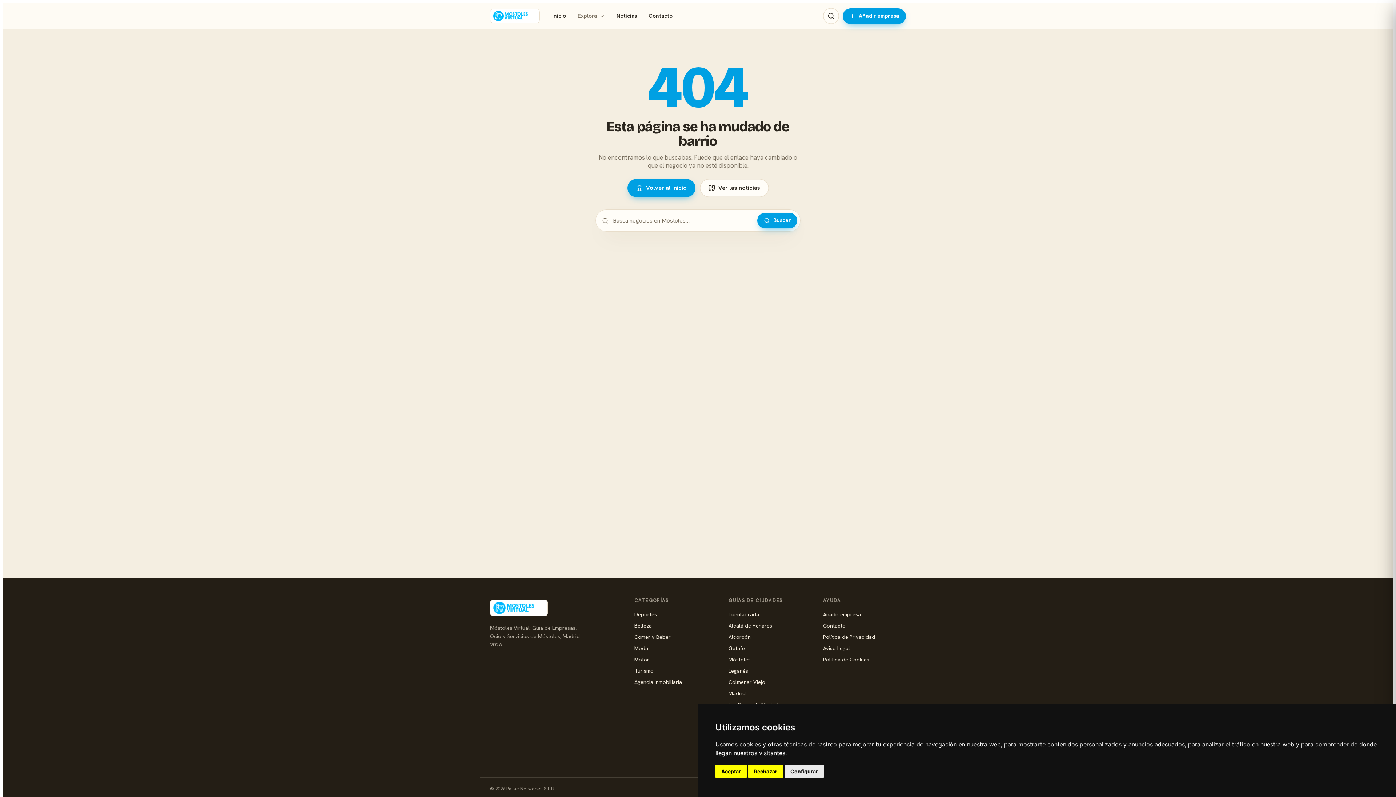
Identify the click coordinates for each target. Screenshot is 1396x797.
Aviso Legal (836, 648)
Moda (641, 648)
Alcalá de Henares (750, 625)
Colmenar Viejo (747, 681)
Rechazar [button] (765, 771)
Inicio (559, 16)
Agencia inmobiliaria (658, 681)
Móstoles (740, 659)
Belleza (643, 625)
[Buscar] (831, 16)
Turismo (644, 670)
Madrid (737, 693)
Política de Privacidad (849, 636)
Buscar (782, 220)
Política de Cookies (846, 659)
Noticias (627, 16)
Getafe (737, 648)
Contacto (661, 16)
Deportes (645, 614)
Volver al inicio (666, 188)
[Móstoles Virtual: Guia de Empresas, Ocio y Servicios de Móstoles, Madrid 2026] (515, 16)
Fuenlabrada (744, 614)
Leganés (738, 670)
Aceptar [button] (731, 771)
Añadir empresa (879, 16)
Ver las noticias (739, 188)
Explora (587, 16)
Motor (641, 659)
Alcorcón (740, 636)
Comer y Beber (652, 636)
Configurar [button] (804, 771)
